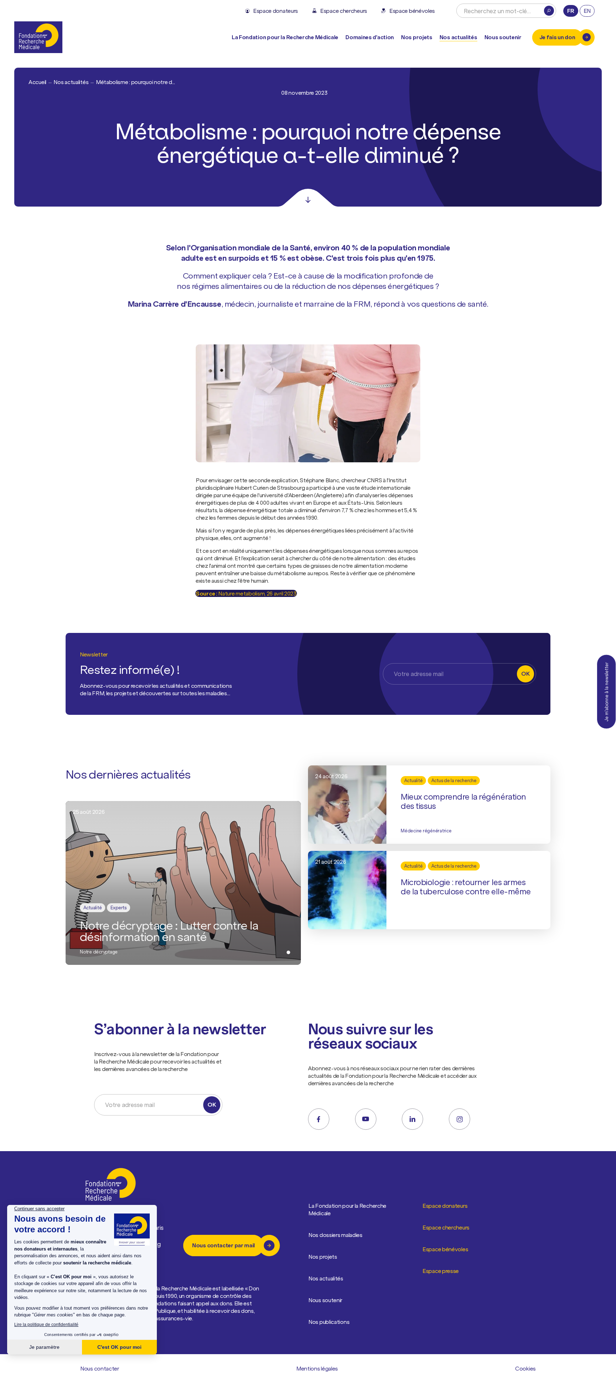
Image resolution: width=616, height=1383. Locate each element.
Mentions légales (317, 1368)
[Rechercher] (549, 11)
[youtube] (365, 1119)
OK (525, 673)
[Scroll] (308, 198)
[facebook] (318, 1119)
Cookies (525, 1368)
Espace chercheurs (445, 1227)
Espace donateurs (444, 1205)
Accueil (37, 81)
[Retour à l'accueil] (38, 37)
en (587, 10)
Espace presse (440, 1270)
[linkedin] (412, 1119)
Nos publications (328, 1321)
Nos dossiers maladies (335, 1234)
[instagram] (459, 1119)
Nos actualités (458, 37)
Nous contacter (99, 1368)
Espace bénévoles (445, 1249)
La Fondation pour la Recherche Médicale (347, 1209)
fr (570, 10)
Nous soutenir (325, 1300)
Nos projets (416, 37)
